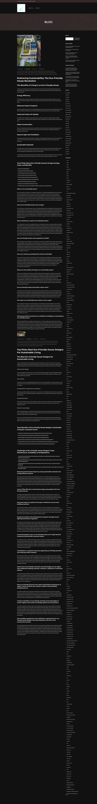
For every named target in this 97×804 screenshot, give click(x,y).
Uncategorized (41, 68)
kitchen (68, 501)
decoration (68, 339)
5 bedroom (68, 188)
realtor (68, 651)
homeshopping (69, 435)
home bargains (69, 415)
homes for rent (69, 431)
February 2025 (68, 132)
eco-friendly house (34, 71)
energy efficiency (41, 71)
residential (68, 660)
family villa (68, 361)
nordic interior (69, 562)
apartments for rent (70, 212)
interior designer (69, 479)
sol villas (68, 690)
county (68, 324)
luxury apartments (70, 522)
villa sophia (69, 767)
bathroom (68, 239)
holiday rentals (69, 409)
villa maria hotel (69, 756)
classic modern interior (71, 287)
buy (67, 265)
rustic (68, 673)
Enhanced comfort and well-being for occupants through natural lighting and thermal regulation (35, 439)
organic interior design (71, 575)
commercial (69, 293)
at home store (69, 228)
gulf (67, 398)
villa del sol (69, 745)
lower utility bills (54, 342)
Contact (37, 8)
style (67, 701)
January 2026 (68, 108)
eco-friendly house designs (44, 341)
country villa (69, 322)
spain (67, 693)
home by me (69, 418)
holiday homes (69, 402)
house (68, 448)
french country (69, 376)
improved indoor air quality (45, 342)
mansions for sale (70, 540)
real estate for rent (70, 634)
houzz (68, 459)
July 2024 (67, 147)
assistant (68, 223)
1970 (67, 164)
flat (67, 367)
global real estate (70, 387)
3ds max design (69, 184)
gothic (68, 396)
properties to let (69, 603)
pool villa (68, 586)
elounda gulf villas (70, 356)
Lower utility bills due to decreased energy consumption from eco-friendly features (33, 435)
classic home (69, 282)
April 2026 (67, 101)
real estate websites (70, 647)
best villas (68, 256)
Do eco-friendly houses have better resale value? (27, 181)
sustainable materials (46, 74)
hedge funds (69, 400)
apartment (68, 206)
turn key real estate (70, 728)
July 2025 (67, 121)
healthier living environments (22, 72)
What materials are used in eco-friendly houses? (27, 172)
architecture (69, 217)
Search (67, 35)
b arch (68, 234)
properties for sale (70, 601)
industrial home (69, 466)
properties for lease (70, 597)
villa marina (69, 758)
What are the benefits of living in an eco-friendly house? (28, 179)
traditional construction (71, 719)
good (67, 389)
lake (67, 505)
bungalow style (69, 263)
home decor (69, 422)
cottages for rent (69, 313)
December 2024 (68, 136)
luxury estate (69, 525)
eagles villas (69, 350)
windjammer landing (70, 789)
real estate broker (70, 627)
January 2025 (68, 134)
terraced (68, 708)
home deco (68, 420)
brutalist (68, 260)
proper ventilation (46, 344)
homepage (67, 72)
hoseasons (68, 442)
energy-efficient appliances (21, 342)
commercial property (70, 300)
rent (67, 653)
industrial (68, 463)
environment (46, 71)
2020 (67, 173)
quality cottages (69, 618)
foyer (67, 374)
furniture (68, 383)
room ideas (69, 671)
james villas (69, 494)
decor (68, 335)
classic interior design (70, 284)
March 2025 (68, 129)
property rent (69, 612)
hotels (68, 446)
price (67, 592)
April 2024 (67, 153)
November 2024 (68, 138)
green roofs (38, 342)
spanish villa (69, 697)
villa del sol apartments (71, 747)
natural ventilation (31, 72)
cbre (67, 276)
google (68, 391)
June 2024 (67, 149)
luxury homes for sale (70, 529)
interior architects (70, 470)
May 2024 (67, 151)
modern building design (71, 551)
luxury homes (69, 527)
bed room (68, 252)
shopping (68, 686)
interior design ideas (70, 477)
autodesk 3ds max (70, 232)
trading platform (68, 79)
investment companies (70, 481)
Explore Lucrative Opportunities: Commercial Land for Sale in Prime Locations (72, 57)
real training (69, 649)
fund (67, 378)
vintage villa (69, 778)
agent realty (69, 195)
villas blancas (69, 771)
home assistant (69, 413)
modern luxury (69, 555)
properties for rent (70, 599)
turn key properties (70, 725)
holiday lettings (69, 407)
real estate (68, 621)
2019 (67, 171)
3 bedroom (68, 180)
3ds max (68, 182)
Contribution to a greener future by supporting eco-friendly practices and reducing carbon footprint (36, 443)
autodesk (68, 230)
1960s (68, 162)
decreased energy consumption (33, 341)
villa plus (68, 765)
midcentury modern (70, 544)
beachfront (69, 247)
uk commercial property (71, 732)
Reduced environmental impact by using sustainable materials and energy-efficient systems (35, 433)
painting (68, 579)
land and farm (69, 507)
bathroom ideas (69, 241)
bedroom (68, 254)
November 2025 (68, 112)
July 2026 (67, 94)
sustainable (40, 74)
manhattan (68, 538)
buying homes (69, 269)
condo (68, 302)
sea (67, 677)
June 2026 (67, 97)
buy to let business (70, 267)
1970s (68, 167)
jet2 (67, 498)
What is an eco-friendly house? (23, 168)
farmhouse (68, 365)
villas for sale (69, 776)
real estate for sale (70, 636)
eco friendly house (27, 71)
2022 (67, 177)
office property (69, 568)
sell (67, 682)
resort (68, 666)
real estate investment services (72, 640)
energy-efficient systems (31, 342)
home (68, 411)
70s (67, 191)
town (67, 710)
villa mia (68, 760)
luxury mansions (69, 533)
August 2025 (68, 118)
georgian (68, 385)
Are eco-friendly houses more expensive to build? (27, 175)
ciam (67, 278)
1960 (67, 160)
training (68, 723)
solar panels (35, 74)
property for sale (69, 605)
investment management (71, 483)
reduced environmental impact (22, 345)
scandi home (69, 675)
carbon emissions (20, 71)
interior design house (70, 474)
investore (68, 490)
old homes (68, 573)
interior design (69, 472)
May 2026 (67, 99)
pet (67, 581)
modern (68, 549)
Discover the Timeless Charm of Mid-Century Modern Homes (73, 80)
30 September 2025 (20, 338)
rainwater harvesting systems (50, 72)
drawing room (69, 348)
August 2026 (68, 92)
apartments (69, 210)
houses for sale (69, 457)
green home (52, 71)
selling (68, 684)
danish (68, 330)
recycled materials (53, 344)
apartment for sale (70, 208)
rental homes (69, 656)
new (67, 557)
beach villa (68, 245)
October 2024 (68, 140)
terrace (68, 706)
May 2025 (67, 125)
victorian (68, 741)
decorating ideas (69, 337)
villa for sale (69, 749)
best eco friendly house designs (22, 341)
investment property (70, 487)
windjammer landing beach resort (72, 791)
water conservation (53, 74)
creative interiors (70, 328)
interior (68, 468)
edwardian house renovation (72, 354)
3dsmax (68, 186)
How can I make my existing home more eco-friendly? (28, 177)
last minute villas (69, 516)
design (68, 341)
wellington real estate (70, 784)
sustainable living (31, 345)
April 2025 (67, 127)
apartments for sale (70, 215)
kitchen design (69, 503)
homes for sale (69, 433)
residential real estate (70, 664)
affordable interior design (71, 193)
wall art (68, 780)
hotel (67, 444)
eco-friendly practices (53, 341)
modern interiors (70, 553)
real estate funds (69, 638)
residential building (20, 74)
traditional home (69, 721)
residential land (69, 662)
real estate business (70, 629)
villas (67, 769)
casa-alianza (28, 68)
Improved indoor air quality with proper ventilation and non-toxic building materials (33, 437)
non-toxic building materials (40, 72)
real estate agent (69, 623)
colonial (68, 291)
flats (67, 370)
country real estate (70, 319)
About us (31, 8)
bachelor (68, 236)
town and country (70, 712)
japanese (68, 496)
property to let (69, 614)
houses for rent (69, 455)
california (68, 271)
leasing (68, 518)
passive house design (31, 344)
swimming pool (69, 704)
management (69, 535)
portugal (68, 588)
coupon (68, 326)
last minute (69, 514)
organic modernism (70, 577)
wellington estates (70, 782)
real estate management (71, 642)
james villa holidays (70, 492)
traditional (68, 717)
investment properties (70, 485)
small (67, 688)
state (67, 699)
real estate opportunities (71, 645)
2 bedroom (68, 169)
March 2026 (68, 103)
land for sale (69, 509)
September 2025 (68, 116)
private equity (69, 594)
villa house (68, 752)
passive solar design (38, 344)
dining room (69, 346)
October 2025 (68, 114)
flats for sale (69, 372)
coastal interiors (69, 289)
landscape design (70, 511)
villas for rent (69, 773)
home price (69, 426)
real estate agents (70, 625)
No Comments (34, 68)
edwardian (68, 352)
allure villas (69, 204)
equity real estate (70, 359)
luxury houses (69, 531)
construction (69, 306)
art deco (68, 219)
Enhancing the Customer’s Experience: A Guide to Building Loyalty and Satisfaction (72, 69)
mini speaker (69, 546)
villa (67, 743)
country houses (69, 317)
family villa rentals (70, 363)
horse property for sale (71, 439)
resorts (68, 669)
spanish (68, 695)
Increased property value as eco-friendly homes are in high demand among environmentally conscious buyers (38, 441)
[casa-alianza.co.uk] (21, 8)
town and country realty (71, 714)
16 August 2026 (20, 68)
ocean (68, 566)
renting (68, 658)
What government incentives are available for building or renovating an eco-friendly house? (35, 185)
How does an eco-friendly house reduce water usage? (28, 183)
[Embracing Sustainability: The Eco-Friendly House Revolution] (29, 50)
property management (70, 610)
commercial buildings (70, 295)
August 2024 (68, 145)
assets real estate (69, 221)
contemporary (69, 308)
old (67, 570)
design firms (69, 343)
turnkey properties (70, 730)
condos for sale (69, 304)
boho (67, 258)
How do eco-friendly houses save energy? (25, 170)
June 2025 (67, 123)
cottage (68, 311)
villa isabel (68, 754)
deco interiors (69, 332)
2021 (67, 175)
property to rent (69, 616)
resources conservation (28, 74)
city (67, 280)
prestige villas (69, 590)
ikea (67, 461)
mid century (69, 542)
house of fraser (69, 450)
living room (69, 520)
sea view (68, 680)
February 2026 (68, 105)
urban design (69, 736)
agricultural (69, 197)
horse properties (69, 437)
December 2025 (68, 110)
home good (69, 424)
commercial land (69, 298)
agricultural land (69, 199)
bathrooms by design (70, 243)
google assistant (69, 394)
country (68, 315)
